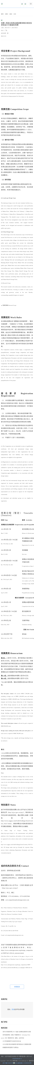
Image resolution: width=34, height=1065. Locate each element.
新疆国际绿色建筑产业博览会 (10, 1047)
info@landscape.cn (17, 1058)
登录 (13, 1009)
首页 (2, 14)
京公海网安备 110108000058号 (23, 1063)
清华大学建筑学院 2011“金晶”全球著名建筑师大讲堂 (17, 1031)
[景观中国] (7, 4)
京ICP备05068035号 (8, 1063)
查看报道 (17, 987)
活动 (10, 14)
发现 (6, 14)
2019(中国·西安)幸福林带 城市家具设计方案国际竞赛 (17, 1044)
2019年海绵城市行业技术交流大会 (12, 1041)
